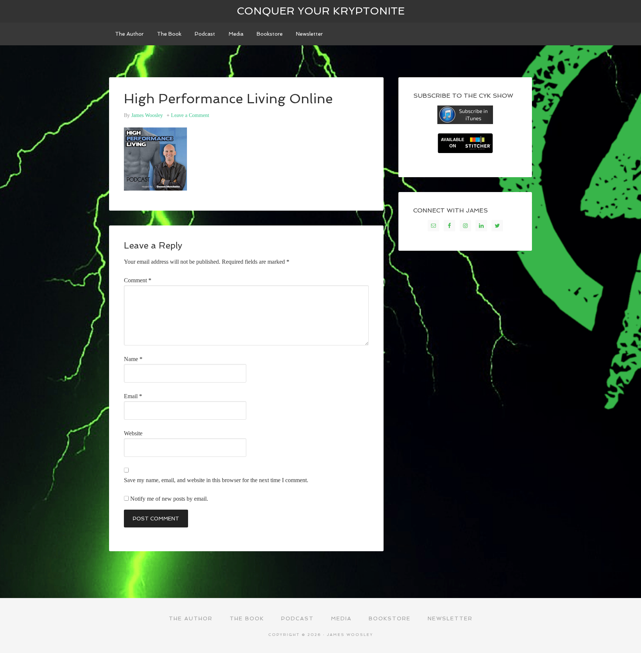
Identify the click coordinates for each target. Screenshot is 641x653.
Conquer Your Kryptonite (321, 11)
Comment (137, 280)
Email (133, 396)
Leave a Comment (190, 115)
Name (133, 359)
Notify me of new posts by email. (169, 499)
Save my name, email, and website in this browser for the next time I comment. (216, 480)
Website (133, 433)
